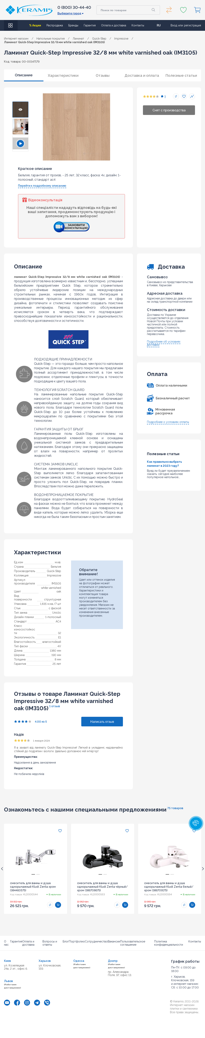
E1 (59, 637)
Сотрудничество (96, 941)
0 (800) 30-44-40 (74, 7)
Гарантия (90, 25)
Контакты (138, 25)
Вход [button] (174, 25)
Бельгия (56, 566)
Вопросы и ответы (49, 943)
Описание (24, 75)
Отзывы (103, 75)
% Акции (35, 25)
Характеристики (63, 75)
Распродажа (54, 25)
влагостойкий (51, 641)
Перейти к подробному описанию (42, 185)
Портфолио (77, 941)
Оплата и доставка (113, 25)
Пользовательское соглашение (132, 943)
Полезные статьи (181, 75)
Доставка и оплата (142, 75)
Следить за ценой (192, 96)
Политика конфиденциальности (168, 943)
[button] (196, 823)
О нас (6, 943)
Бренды (73, 25)
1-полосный (53, 617)
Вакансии (114, 941)
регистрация (192, 25)
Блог (66, 941)
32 (59, 633)
